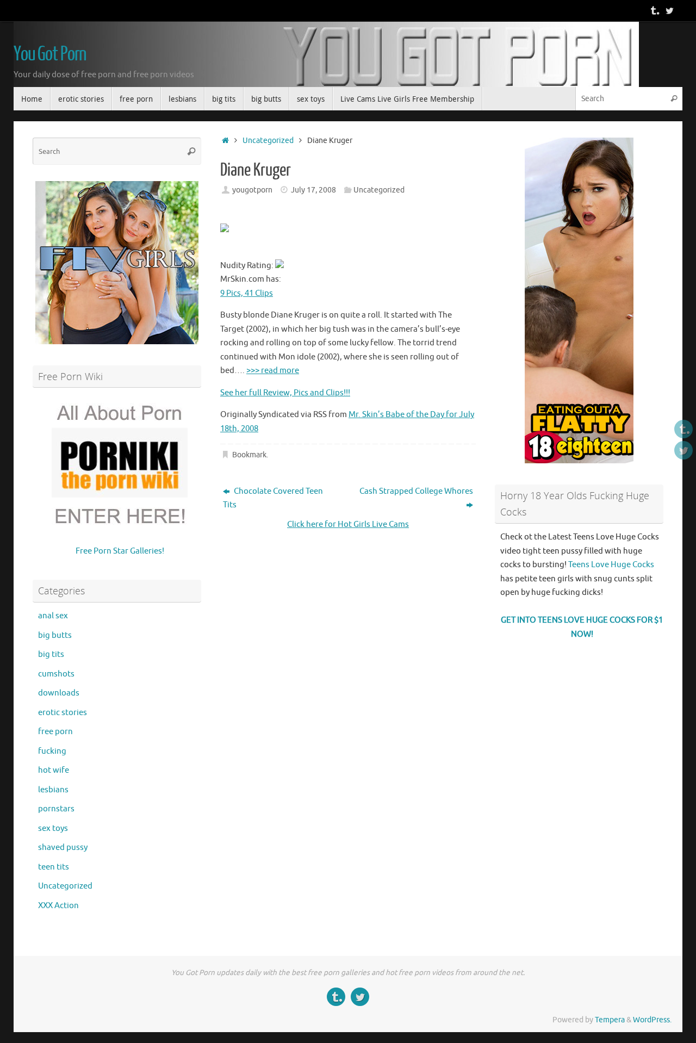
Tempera (610, 1020)
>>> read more (272, 370)
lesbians (53, 790)
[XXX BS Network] (669, 10)
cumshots (56, 674)
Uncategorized (268, 140)
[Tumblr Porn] (654, 10)
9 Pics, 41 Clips (246, 293)
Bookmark (249, 455)
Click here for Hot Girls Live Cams (348, 524)
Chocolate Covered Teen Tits (273, 498)
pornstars (56, 809)
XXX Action (58, 906)
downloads (58, 693)
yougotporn (252, 190)
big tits (51, 654)
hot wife (53, 770)
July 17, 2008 (313, 190)
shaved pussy (63, 847)
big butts (55, 635)
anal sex (53, 616)
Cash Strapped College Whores (416, 491)
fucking (52, 751)
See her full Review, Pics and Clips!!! (285, 393)
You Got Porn (50, 54)
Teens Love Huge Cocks (611, 565)
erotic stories (62, 712)
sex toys (53, 828)
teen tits (53, 867)
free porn (55, 732)
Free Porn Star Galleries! (120, 551)
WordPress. (652, 1020)
